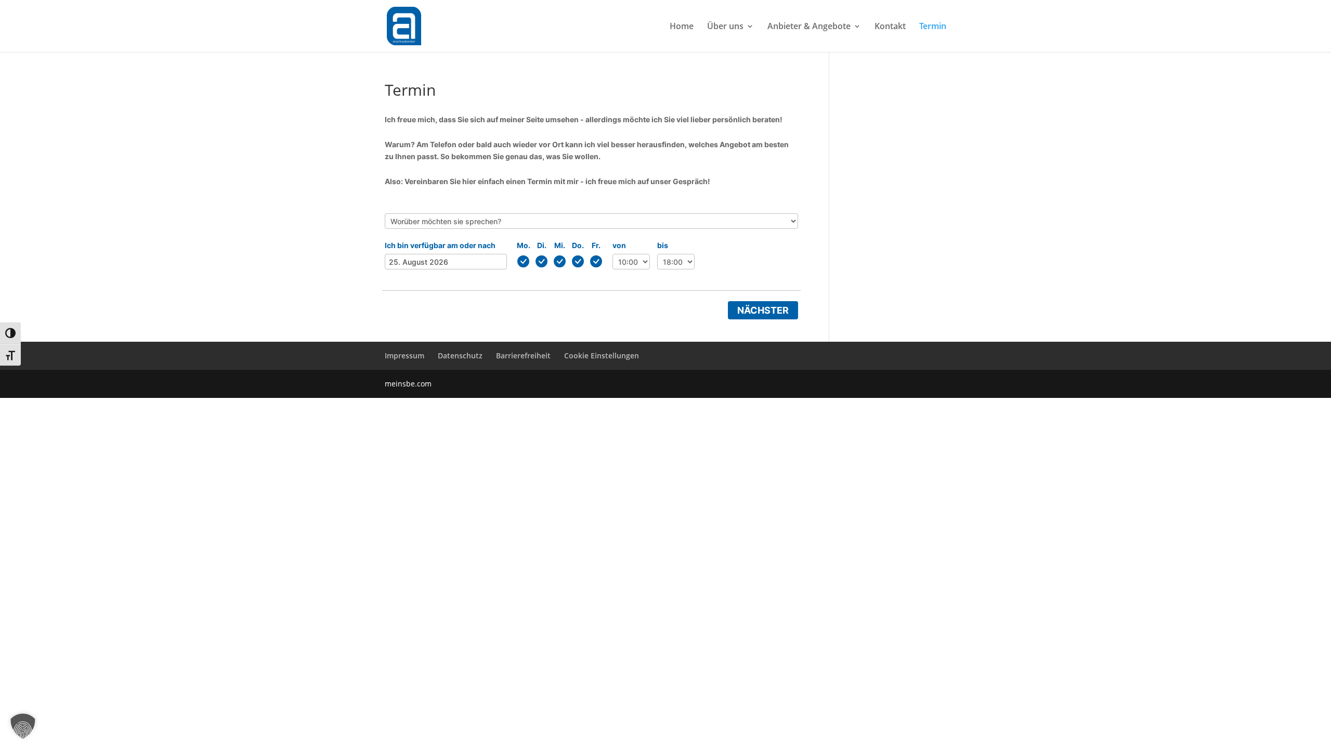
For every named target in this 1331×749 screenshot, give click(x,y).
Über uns (725, 27)
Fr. (596, 245)
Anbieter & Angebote (809, 27)
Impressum (404, 355)
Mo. (523, 245)
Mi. (559, 245)
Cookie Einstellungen (601, 355)
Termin (932, 27)
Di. (541, 245)
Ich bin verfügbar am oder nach (440, 245)
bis (662, 245)
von (619, 245)
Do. (578, 245)
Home (682, 27)
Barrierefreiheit (523, 355)
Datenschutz (460, 355)
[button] (23, 726)
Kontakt (890, 27)
